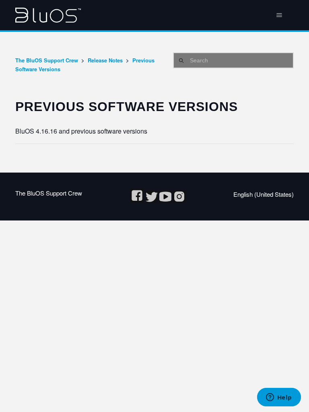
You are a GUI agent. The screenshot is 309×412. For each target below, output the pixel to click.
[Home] (47, 15)
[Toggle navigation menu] (279, 15)
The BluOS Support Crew (46, 60)
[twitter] (152, 200)
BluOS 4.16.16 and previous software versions (81, 131)
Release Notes (105, 60)
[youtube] (166, 200)
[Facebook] (138, 200)
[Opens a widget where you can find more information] (279, 398)
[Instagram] (179, 200)
